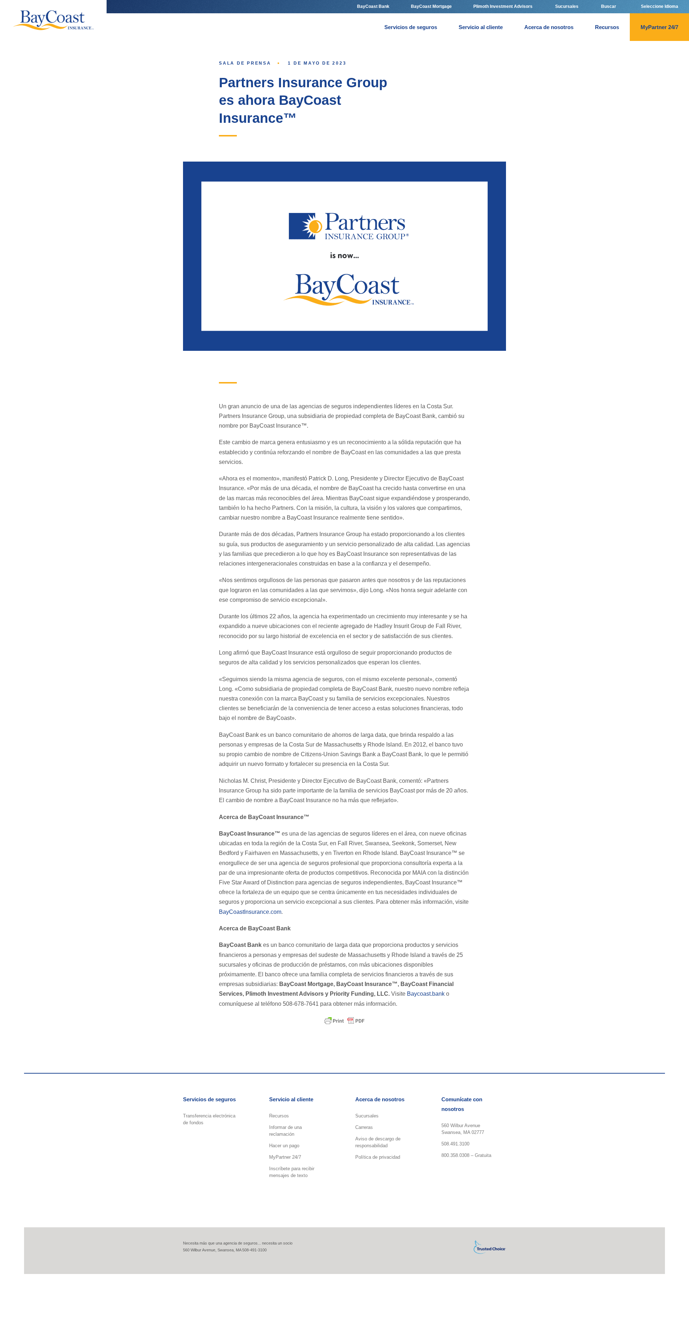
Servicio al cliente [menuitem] (481, 27)
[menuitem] (659, 7)
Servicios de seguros (209, 1099)
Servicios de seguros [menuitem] (410, 27)
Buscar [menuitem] (608, 6)
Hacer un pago (284, 1145)
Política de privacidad (377, 1157)
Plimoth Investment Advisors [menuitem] (503, 6)
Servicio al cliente (291, 1099)
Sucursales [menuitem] (566, 6)
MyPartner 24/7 (285, 1157)
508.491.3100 (455, 1144)
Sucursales (367, 1116)
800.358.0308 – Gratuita (466, 1155)
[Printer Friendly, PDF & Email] (344, 1020)
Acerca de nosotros (379, 1099)
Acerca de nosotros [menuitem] (548, 27)
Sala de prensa (245, 63)
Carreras (364, 1127)
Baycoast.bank (426, 994)
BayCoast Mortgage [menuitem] (431, 6)
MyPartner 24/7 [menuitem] (659, 27)
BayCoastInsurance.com (250, 912)
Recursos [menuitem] (607, 27)
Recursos (279, 1116)
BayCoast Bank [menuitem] (373, 6)
